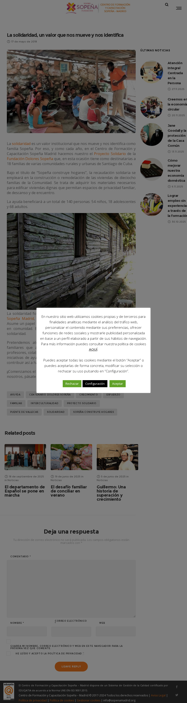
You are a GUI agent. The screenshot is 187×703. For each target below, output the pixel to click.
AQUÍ (93, 349)
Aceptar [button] (117, 384)
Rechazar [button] (72, 384)
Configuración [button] (95, 384)
